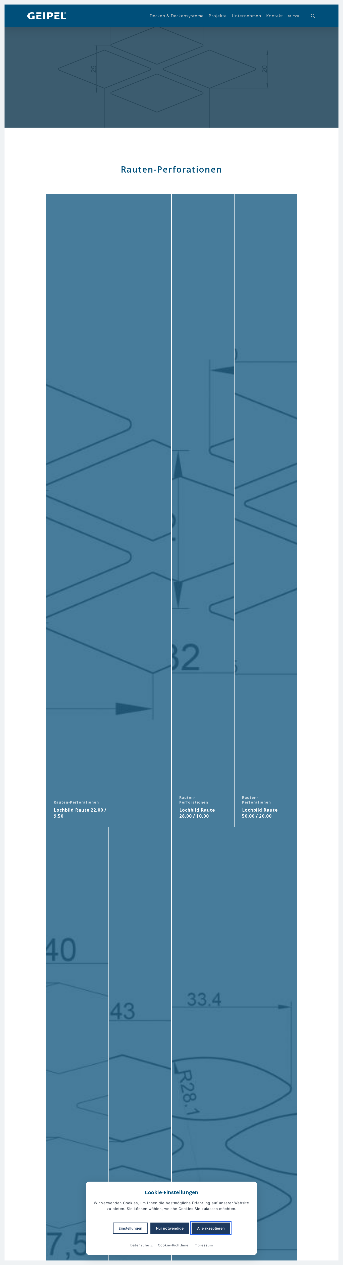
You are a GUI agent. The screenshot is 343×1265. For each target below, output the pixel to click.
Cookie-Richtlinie (173, 1245)
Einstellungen (130, 1228)
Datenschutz (141, 1245)
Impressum (203, 1245)
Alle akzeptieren (211, 1228)
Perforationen (171, 107)
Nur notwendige (170, 1228)
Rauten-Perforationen (76, 802)
